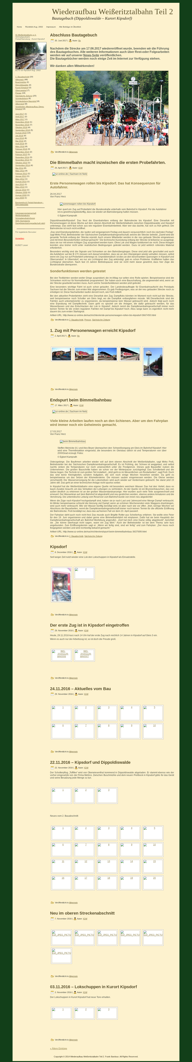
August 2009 (21, 195)
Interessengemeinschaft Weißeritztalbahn (25, 214)
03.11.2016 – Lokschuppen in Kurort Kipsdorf (93, 986)
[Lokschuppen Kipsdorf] (107, 731)
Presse (18, 93)
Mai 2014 (19, 168)
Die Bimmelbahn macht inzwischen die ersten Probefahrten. (108, 162)
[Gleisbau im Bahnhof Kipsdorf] (84, 849)
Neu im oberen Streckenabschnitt (82, 913)
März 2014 (20, 171)
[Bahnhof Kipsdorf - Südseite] (84, 713)
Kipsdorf (58, 546)
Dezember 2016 (22, 122)
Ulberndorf (19, 104)
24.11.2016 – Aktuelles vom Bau (80, 688)
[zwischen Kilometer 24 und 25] (153, 713)
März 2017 (20, 119)
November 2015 (22, 152)
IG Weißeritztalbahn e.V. (25, 35)
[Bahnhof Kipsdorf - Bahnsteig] (130, 713)
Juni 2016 (19, 138)
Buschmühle (20, 82)
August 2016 (21, 133)
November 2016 (22, 125)
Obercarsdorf (21, 90)
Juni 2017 (19, 114)
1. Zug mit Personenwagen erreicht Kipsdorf (92, 330)
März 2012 (20, 179)
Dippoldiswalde (21, 85)
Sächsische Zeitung (23, 96)
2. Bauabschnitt (22, 77)
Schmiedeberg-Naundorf (26, 101)
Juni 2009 (19, 198)
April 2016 (19, 144)
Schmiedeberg (21, 98)
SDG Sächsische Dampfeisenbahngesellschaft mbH (30, 222)
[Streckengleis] (107, 882)
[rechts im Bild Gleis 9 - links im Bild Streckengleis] (153, 866)
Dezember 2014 (22, 157)
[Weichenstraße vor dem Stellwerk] (61, 882)
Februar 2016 (21, 149)
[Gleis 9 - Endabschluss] (107, 866)
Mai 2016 (19, 141)
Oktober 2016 (21, 127)
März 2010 (20, 187)
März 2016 (20, 146)
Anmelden (19, 238)
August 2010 (21, 182)
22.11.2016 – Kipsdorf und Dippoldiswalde (90, 762)
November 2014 (22, 160)
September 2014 (22, 165)
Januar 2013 (20, 176)
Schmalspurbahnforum (25, 218)
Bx (79, 40)
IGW (80, 168)
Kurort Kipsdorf (21, 88)
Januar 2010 (20, 190)
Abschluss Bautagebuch (73, 35)
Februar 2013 (21, 173)
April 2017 (19, 116)
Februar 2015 (21, 154)
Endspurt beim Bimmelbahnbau (80, 400)
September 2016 (22, 130)
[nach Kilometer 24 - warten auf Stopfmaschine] (153, 833)
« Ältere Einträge (58, 1048)
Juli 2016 (19, 136)
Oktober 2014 (21, 163)
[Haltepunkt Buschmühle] (130, 731)
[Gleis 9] (130, 866)
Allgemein (19, 79)
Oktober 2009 (21, 192)
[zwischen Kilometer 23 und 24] (107, 833)
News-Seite (91, 55)
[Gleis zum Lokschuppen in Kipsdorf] (84, 731)
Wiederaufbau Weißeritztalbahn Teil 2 (112, 11)
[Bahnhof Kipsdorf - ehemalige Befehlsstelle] (61, 713)
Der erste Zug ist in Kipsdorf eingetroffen (89, 625)
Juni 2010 (19, 184)
